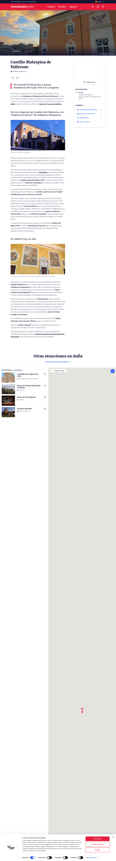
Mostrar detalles (91, 857)
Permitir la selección (97, 844)
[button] (82, 712)
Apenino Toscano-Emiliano (50, 104)
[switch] (49, 857)
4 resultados (17, 370)
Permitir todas (97, 838)
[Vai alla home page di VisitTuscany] (22, 6)
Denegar (97, 850)
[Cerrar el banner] (113, 837)
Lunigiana (43, 172)
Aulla (13, 104)
